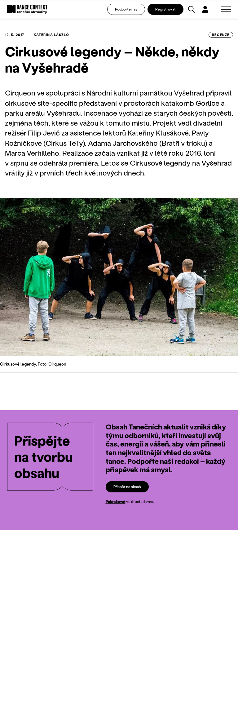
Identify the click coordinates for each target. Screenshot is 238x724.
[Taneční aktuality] (27, 9)
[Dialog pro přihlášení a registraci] (205, 9)
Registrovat (165, 9)
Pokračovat (116, 501)
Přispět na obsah (127, 486)
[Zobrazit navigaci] (226, 9)
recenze (221, 35)
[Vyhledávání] (191, 9)
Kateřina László (51, 35)
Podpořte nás (126, 9)
